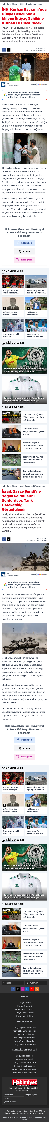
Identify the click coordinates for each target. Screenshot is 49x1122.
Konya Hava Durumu (24, 1009)
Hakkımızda (8, 1095)
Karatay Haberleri (24, 1059)
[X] (18, 989)
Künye (6, 1098)
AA (13, 84)
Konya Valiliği (25, 1002)
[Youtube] (32, 989)
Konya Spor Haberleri (24, 1034)
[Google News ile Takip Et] (42, 84)
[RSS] (37, 989)
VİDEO (8, 983)
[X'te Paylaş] (8, 50)
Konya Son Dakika (24, 1016)
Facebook (26, 242)
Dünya (14, 4)
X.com (26, 251)
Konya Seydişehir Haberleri (24, 1069)
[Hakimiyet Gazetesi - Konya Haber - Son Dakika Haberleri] (24, 1082)
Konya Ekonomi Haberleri (24, 1031)
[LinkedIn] (27, 989)
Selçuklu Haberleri (24, 1055)
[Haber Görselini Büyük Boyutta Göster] (24, 67)
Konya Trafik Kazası (24, 1012)
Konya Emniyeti (24, 1006)
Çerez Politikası (10, 1102)
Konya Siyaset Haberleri (24, 1027)
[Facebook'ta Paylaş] (4, 50)
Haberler (6, 4)
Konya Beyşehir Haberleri (24, 1072)
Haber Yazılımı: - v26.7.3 (24, 1119)
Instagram (27, 259)
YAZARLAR (34, 983)
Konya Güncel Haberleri (24, 1044)
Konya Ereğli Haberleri (24, 1066)
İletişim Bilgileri (31, 1095)
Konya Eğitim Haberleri (24, 1037)
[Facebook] (13, 989)
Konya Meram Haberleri (24, 1062)
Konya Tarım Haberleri (24, 1041)
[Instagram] (22, 989)
